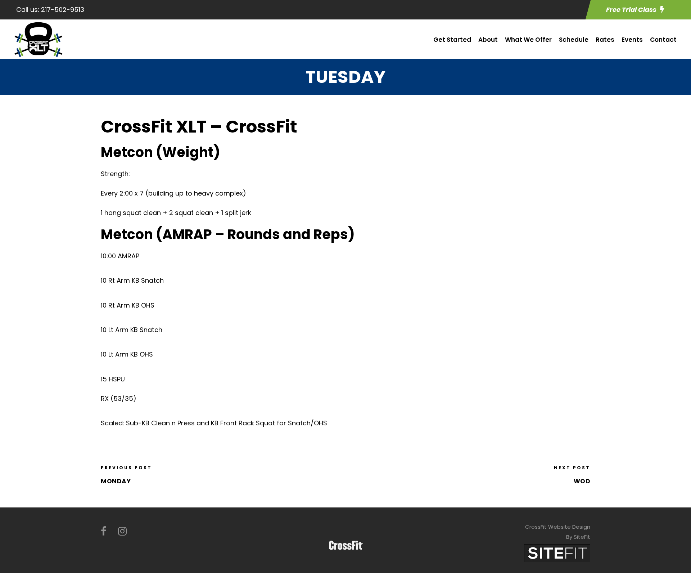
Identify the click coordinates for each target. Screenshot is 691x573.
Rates (605, 39)
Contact (663, 39)
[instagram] (122, 531)
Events (632, 39)
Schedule (573, 39)
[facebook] (104, 531)
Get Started (452, 39)
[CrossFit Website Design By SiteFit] (557, 552)
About (488, 39)
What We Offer (528, 39)
